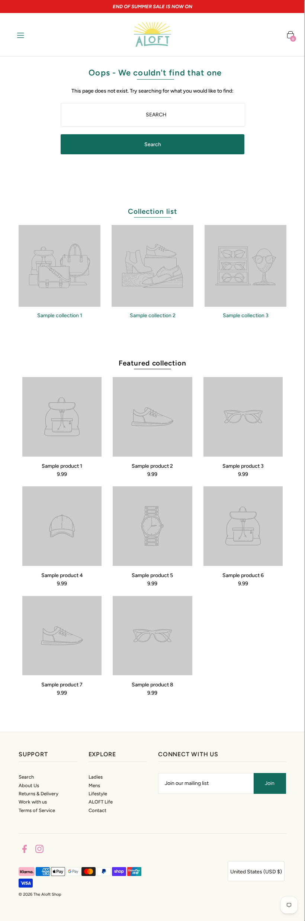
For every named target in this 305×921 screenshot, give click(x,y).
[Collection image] (59, 304)
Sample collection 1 (59, 315)
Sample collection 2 (153, 315)
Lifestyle (98, 793)
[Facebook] (24, 850)
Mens (94, 785)
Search (26, 777)
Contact (97, 810)
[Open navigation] (36, 35)
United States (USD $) (256, 872)
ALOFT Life (101, 802)
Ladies (96, 777)
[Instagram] (39, 850)
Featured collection (152, 363)
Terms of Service (37, 810)
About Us (29, 785)
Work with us (33, 802)
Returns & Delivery (38, 793)
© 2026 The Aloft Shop (40, 894)
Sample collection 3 (246, 315)
